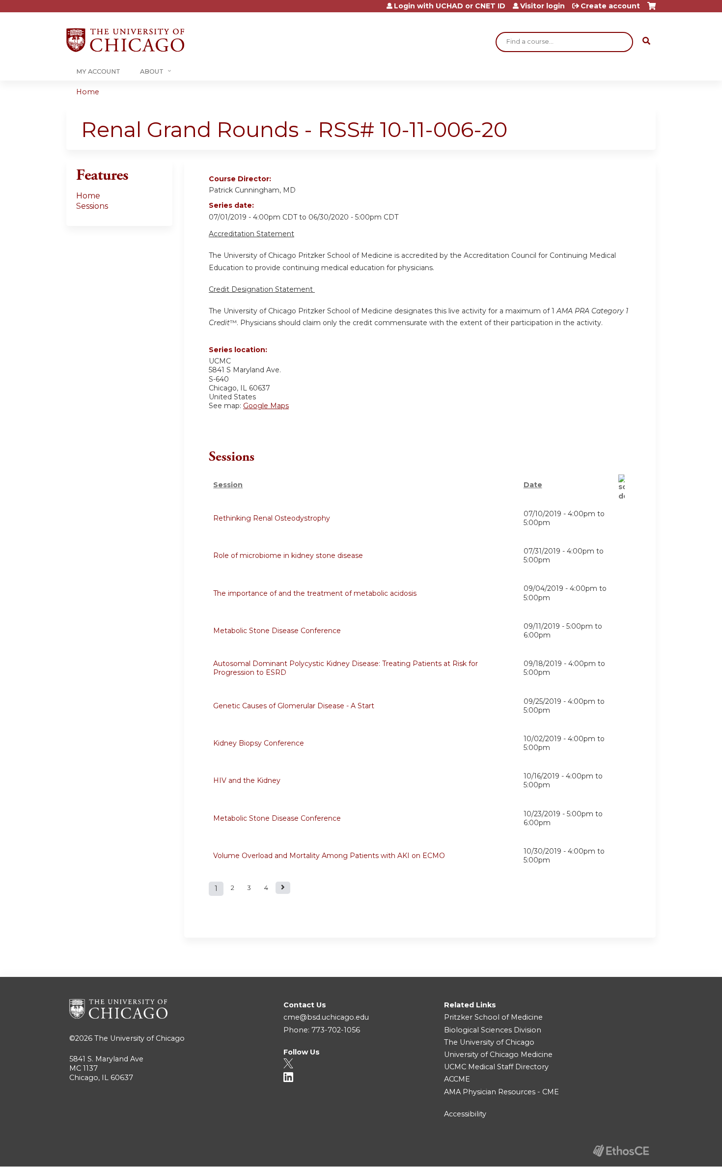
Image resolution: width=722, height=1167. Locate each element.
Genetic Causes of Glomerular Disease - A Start (293, 705)
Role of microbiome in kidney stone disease (288, 555)
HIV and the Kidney (246, 780)
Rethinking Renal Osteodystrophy (271, 518)
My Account (98, 71)
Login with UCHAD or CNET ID (449, 5)
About (152, 71)
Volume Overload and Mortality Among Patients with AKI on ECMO (329, 855)
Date (533, 484)
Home (87, 91)
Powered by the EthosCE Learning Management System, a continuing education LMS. (621, 1150)
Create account (610, 5)
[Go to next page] (283, 888)
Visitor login (542, 5)
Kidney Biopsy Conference (258, 743)
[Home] (125, 40)
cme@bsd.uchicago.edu (326, 1017)
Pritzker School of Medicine (493, 1017)
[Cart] (651, 9)
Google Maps (266, 405)
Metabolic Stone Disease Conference (277, 630)
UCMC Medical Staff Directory (496, 1066)
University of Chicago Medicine (498, 1054)
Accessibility (465, 1114)
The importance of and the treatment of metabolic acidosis (315, 593)
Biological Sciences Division (492, 1030)
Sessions (92, 206)
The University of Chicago (139, 1038)
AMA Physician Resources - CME (501, 1091)
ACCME (457, 1079)
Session (228, 484)
